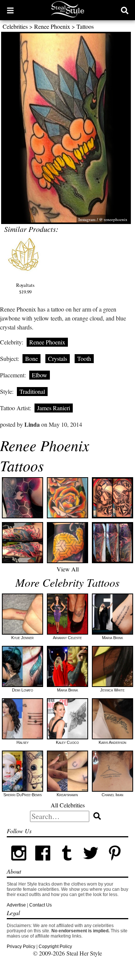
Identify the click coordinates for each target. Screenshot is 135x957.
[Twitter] (91, 863)
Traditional (32, 391)
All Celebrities (68, 805)
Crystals (57, 358)
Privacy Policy (21, 946)
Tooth (84, 358)
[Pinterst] (115, 863)
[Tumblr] (67, 863)
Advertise (16, 905)
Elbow (39, 375)
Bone (31, 358)
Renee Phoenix (52, 26)
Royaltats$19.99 (25, 288)
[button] (10, 10)
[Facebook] (43, 863)
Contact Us (40, 905)
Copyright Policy (55, 946)
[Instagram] (19, 863)
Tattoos (85, 26)
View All (68, 569)
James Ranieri (53, 408)
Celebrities (15, 26)
